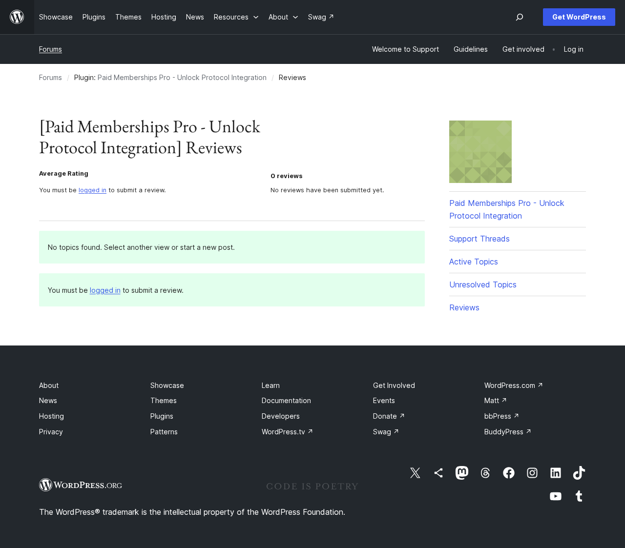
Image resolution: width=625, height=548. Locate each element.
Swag (386, 431)
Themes (163, 400)
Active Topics (473, 261)
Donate (389, 416)
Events (384, 400)
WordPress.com (513, 385)
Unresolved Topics (483, 284)
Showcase (167, 385)
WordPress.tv (287, 431)
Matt (495, 400)
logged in (92, 190)
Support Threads (479, 239)
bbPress (502, 416)
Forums (50, 49)
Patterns (164, 431)
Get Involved (394, 385)
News (48, 400)
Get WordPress (579, 17)
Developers (281, 416)
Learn (271, 385)
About (49, 385)
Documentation (286, 400)
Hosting (51, 416)
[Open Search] (519, 17)
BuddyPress (508, 431)
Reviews (464, 307)
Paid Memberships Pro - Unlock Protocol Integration (182, 77)
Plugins (161, 416)
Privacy (51, 431)
